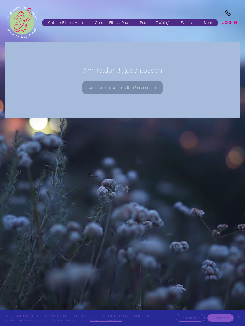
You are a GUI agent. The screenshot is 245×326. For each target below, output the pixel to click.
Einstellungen (190, 318)
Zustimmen (220, 318)
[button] (111, 22)
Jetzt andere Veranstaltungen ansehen (122, 87)
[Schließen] (239, 318)
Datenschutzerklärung (106, 320)
